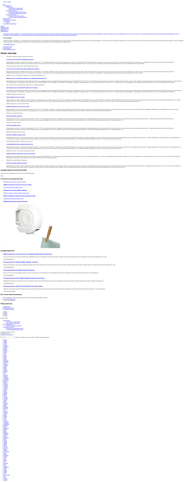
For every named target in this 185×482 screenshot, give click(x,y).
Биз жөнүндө (6, 21)
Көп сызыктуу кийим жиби (16, 9)
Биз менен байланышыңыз (10, 23)
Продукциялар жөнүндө (9, 49)
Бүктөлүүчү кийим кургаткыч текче (15, 134)
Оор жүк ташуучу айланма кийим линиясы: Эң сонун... (21, 262)
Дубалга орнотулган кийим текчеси (18, 17)
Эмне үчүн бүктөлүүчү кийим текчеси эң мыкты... (19, 270)
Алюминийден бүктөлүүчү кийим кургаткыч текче (19, 144)
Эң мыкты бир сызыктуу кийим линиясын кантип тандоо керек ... (24, 278)
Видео (7, 22)
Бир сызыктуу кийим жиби (16, 8)
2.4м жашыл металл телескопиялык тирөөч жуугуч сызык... (22, 87)
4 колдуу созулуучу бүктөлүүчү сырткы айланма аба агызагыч (22, 68)
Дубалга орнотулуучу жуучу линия (15, 97)
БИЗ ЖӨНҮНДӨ (7, 46)
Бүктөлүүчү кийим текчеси (13, 125)
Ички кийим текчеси (11, 14)
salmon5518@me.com (10, 299)
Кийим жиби (9, 6)
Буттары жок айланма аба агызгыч (17, 13)
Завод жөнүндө (7, 48)
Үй (4, 4)
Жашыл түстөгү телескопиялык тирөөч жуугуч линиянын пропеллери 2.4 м (26, 78)
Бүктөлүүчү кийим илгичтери (14, 116)
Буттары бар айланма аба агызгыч (17, 12)
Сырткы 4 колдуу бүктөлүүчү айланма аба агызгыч (20, 59)
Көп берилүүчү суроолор (9, 19)
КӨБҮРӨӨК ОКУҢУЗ (9, 44)
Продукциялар (7, 5)
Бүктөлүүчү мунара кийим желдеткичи (16, 163)
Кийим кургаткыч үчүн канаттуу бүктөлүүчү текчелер (20, 153)
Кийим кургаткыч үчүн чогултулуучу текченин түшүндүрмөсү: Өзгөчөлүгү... (28, 254)
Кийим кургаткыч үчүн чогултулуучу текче (17, 106)
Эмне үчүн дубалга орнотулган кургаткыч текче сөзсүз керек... (23, 286)
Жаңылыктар (6, 18)
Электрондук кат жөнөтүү (7, 334)
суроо (2, 175)
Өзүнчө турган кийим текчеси (16, 16)
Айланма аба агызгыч (11, 10)
